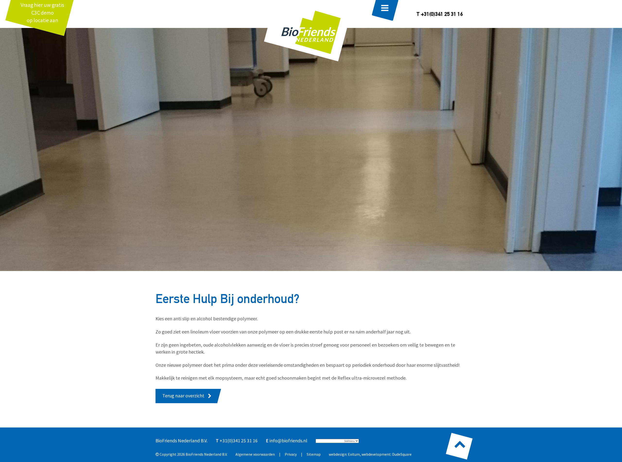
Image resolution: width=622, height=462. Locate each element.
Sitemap (314, 454)
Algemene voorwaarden (255, 454)
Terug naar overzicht (183, 395)
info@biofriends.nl (288, 440)
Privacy (291, 454)
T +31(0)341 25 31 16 (439, 14)
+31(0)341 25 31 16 (239, 440)
